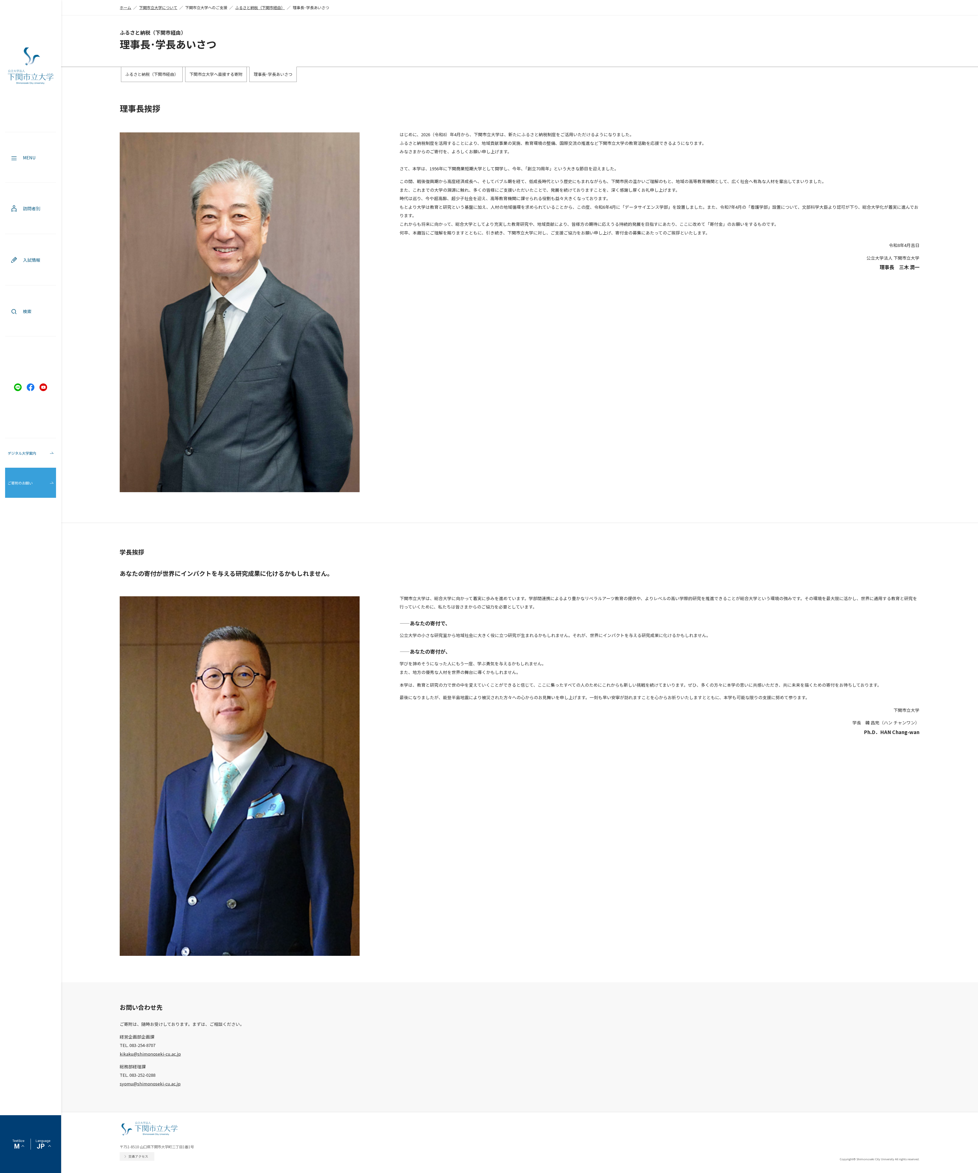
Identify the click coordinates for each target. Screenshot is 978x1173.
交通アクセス (138, 1156)
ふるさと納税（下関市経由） (260, 7)
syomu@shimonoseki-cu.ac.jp (150, 1084)
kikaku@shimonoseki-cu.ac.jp (150, 1054)
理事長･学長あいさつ (273, 74)
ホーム (125, 7)
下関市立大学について (158, 7)
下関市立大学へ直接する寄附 (215, 74)
